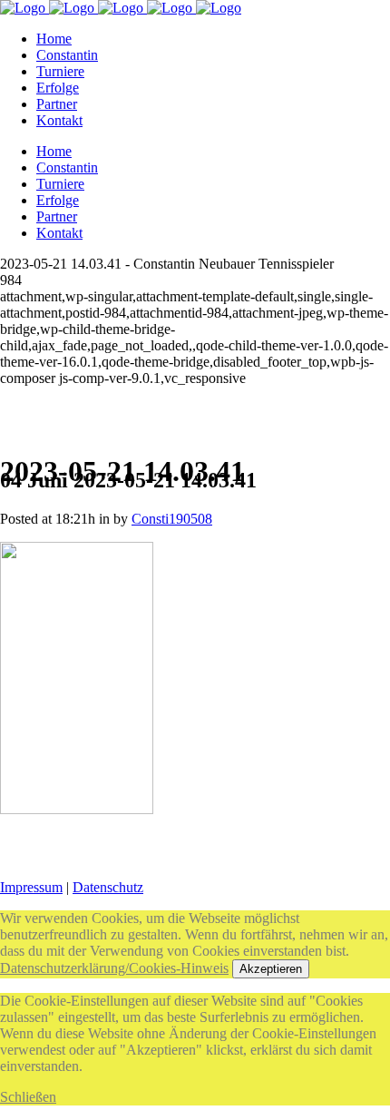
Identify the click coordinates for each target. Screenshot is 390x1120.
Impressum (31, 887)
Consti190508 (172, 518)
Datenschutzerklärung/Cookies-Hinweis (114, 968)
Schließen (28, 1097)
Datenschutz (108, 887)
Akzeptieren (270, 969)
